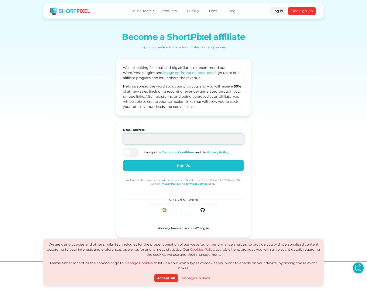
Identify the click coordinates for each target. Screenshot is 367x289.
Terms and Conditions (178, 152)
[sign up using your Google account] (164, 209)
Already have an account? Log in (183, 228)
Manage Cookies (138, 263)
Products (169, 11)
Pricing (193, 11)
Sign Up (183, 165)
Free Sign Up (302, 11)
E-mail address (134, 129)
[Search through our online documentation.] (358, 268)
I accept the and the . (186, 152)
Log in (278, 11)
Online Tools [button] (141, 11)
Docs (213, 11)
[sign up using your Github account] (202, 209)
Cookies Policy (202, 249)
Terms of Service (197, 183)
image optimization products (188, 73)
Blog (232, 11)
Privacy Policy (217, 152)
